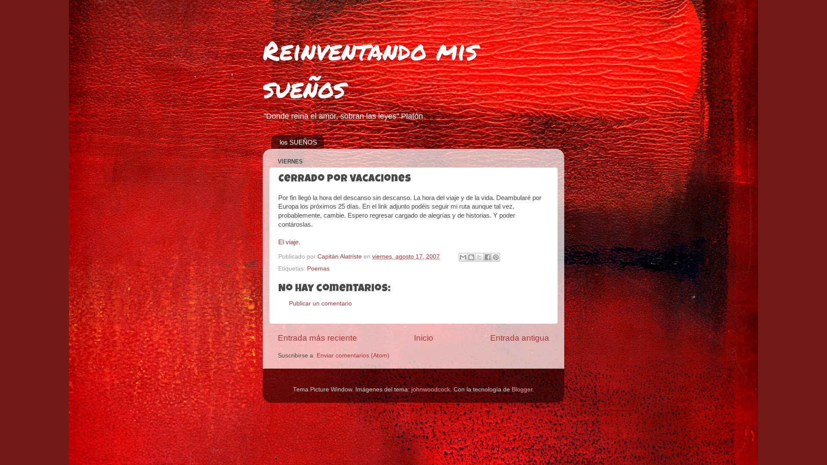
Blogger (522, 389)
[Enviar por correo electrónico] (463, 257)
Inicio (423, 337)
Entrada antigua (519, 337)
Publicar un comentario (320, 303)
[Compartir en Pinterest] (495, 257)
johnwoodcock (430, 389)
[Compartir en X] (479, 257)
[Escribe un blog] (471, 257)
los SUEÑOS (298, 142)
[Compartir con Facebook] (487, 257)
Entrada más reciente (317, 337)
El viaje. (289, 242)
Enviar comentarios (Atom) (353, 355)
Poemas (318, 268)
